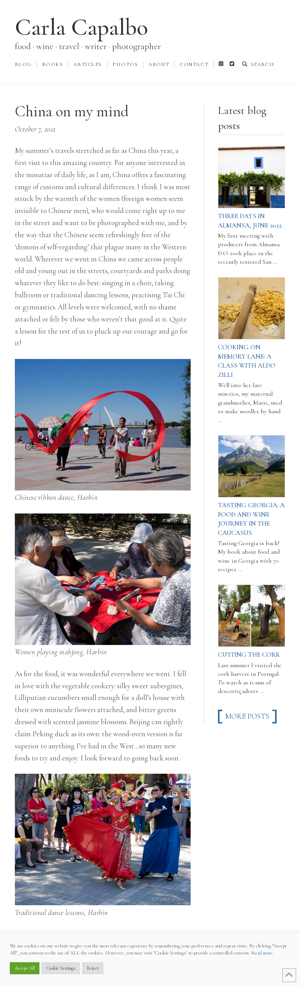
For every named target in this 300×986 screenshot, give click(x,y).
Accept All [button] (24, 968)
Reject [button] (93, 968)
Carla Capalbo (81, 27)
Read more (262, 953)
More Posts (247, 716)
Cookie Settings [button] (60, 968)
